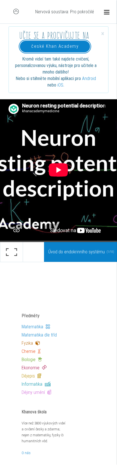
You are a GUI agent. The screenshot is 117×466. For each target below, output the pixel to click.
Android (89, 78)
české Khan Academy (55, 46)
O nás (26, 453)
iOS (60, 85)
